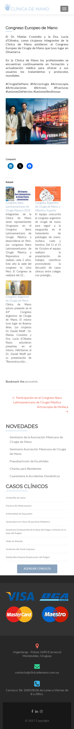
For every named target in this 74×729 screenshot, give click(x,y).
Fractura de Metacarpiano (18, 506)
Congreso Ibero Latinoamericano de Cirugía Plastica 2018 (18, 207)
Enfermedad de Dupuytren (19, 514)
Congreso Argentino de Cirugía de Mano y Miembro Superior (47, 207)
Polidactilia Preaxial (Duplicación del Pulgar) (28, 557)
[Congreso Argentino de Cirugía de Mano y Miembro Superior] (48, 193)
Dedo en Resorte (14, 541)
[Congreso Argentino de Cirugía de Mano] (18, 287)
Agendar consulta (37, 569)
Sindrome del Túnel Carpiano (20, 549)
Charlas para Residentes (25, 468)
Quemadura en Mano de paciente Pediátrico (28, 522)
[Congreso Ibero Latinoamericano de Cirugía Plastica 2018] (18, 193)
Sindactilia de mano (16, 498)
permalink (31, 381)
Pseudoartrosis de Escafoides (29, 461)
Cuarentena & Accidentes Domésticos (35, 476)
